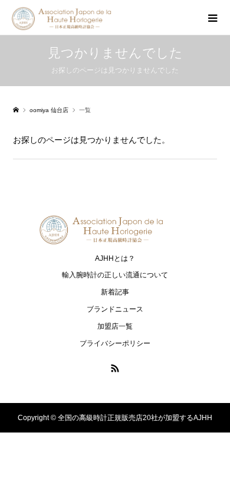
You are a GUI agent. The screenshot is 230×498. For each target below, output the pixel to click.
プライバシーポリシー (115, 343)
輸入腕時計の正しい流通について (115, 275)
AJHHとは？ (115, 258)
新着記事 (115, 292)
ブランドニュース (115, 309)
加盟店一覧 (115, 326)
